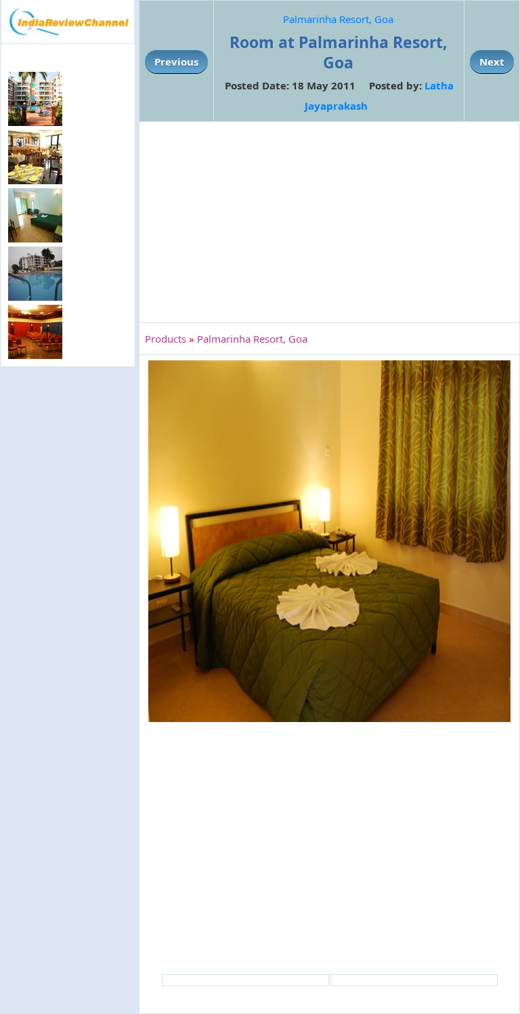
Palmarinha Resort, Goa (338, 19)
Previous (176, 61)
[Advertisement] (67, 455)
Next (491, 61)
